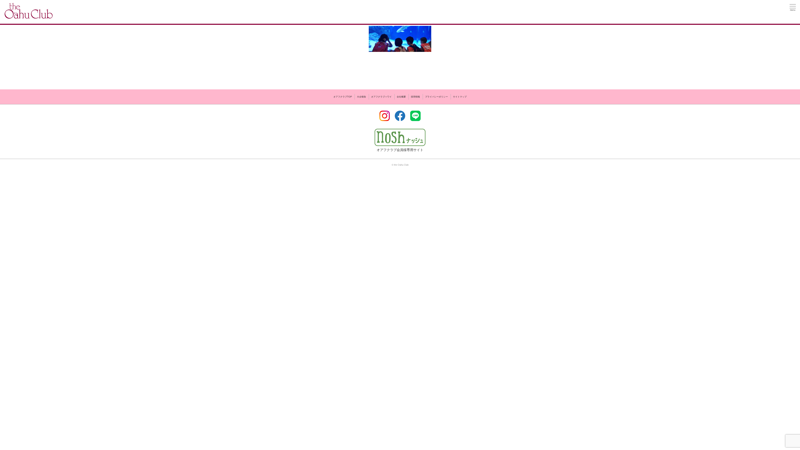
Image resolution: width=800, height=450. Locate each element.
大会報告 (361, 96)
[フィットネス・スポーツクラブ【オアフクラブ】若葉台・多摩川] (28, 17)
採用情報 (415, 96)
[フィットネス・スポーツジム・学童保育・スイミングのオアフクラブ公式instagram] (384, 118)
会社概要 (401, 96)
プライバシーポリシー (436, 96)
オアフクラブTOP (342, 96)
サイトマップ (460, 96)
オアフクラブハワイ (381, 96)
